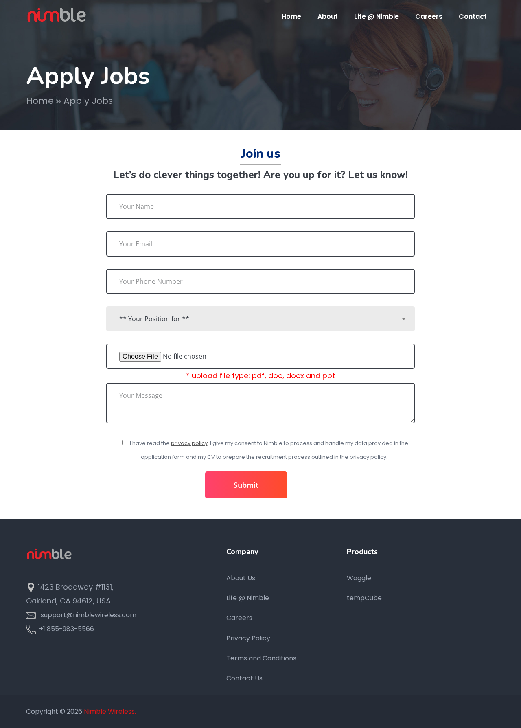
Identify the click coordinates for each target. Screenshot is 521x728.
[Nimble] (56, 16)
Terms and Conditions (261, 658)
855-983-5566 (70, 629)
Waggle (359, 578)
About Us (240, 578)
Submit (246, 485)
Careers (239, 618)
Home (40, 100)
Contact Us (244, 678)
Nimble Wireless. (110, 711)
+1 (41, 629)
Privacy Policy (248, 638)
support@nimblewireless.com (88, 615)
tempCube (364, 598)
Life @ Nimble (247, 598)
